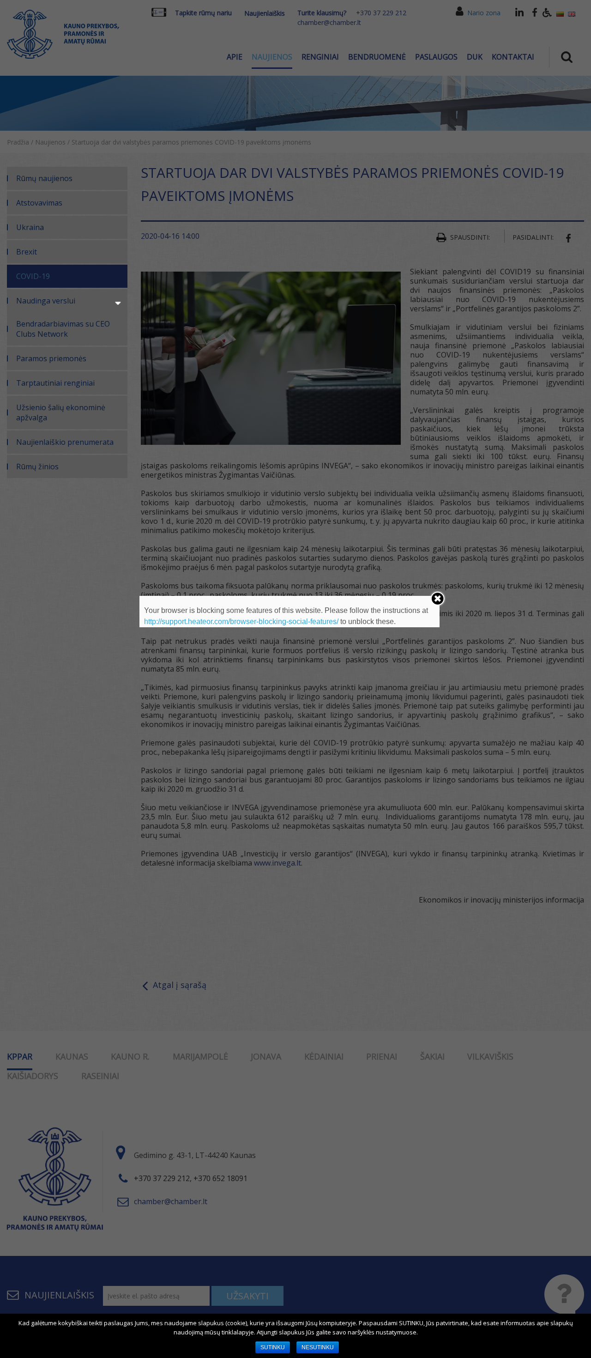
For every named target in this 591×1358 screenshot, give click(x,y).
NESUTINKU (318, 1347)
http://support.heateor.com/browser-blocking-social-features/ (241, 621)
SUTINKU (272, 1347)
